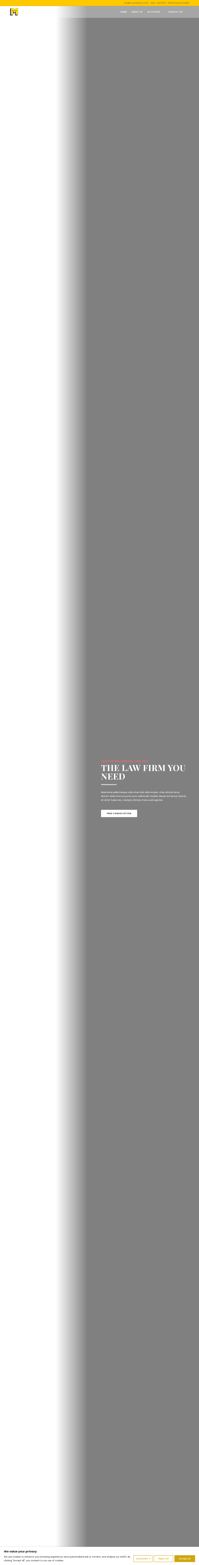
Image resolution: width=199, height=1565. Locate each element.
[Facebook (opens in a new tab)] (188, 12)
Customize (142, 1558)
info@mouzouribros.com (136, 3)
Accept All (185, 1558)
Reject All (163, 1558)
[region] (99, 1556)
